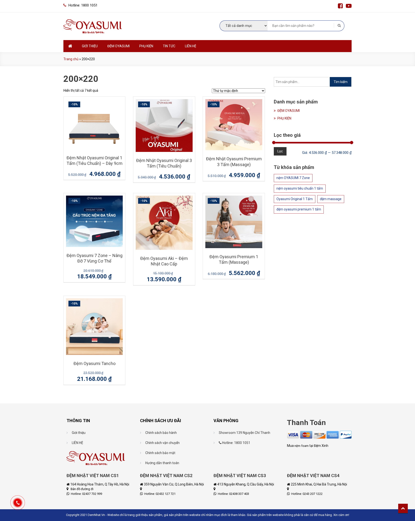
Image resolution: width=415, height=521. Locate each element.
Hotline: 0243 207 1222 (307, 494)
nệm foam (301, 446)
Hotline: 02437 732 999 (86, 494)
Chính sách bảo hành (161, 433)
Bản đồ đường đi (82, 489)
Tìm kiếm (341, 82)
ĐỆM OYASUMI (118, 46)
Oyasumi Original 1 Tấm (294, 199)
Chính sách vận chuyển (162, 443)
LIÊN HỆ (190, 46)
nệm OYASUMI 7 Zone (293, 178)
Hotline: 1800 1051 (235, 443)
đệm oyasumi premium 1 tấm (298, 209)
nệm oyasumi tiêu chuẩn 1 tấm (299, 188)
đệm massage (331, 199)
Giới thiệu (78, 433)
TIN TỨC (169, 46)
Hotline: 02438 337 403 (233, 494)
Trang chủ (71, 59)
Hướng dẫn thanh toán (162, 463)
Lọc (280, 151)
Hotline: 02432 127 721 (160, 494)
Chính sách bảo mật (160, 453)
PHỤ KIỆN (146, 46)
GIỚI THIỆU (90, 46)
